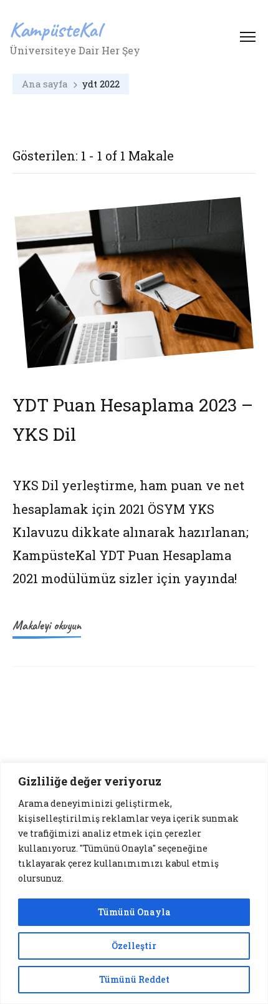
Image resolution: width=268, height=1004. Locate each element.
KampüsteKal (55, 29)
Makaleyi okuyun (46, 625)
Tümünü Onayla (134, 912)
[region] (134, 883)
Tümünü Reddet (134, 979)
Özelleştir (134, 946)
